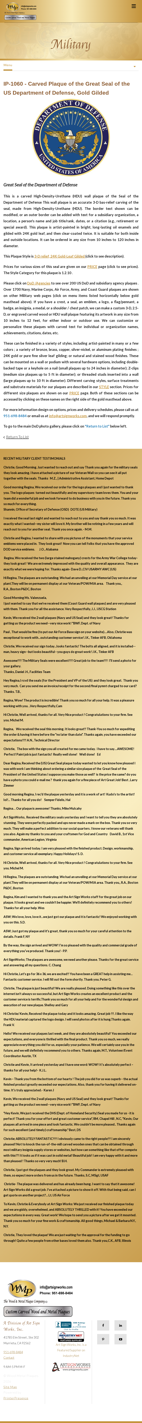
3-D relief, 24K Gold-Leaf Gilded (59, 256)
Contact (8, 1357)
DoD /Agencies (38, 283)
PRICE (92, 266)
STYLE (104, 387)
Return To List (17, 436)
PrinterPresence (15, 1398)
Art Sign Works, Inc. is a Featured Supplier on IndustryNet (71, 1350)
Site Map (10, 1387)
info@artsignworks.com (68, 416)
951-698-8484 (13, 1352)
